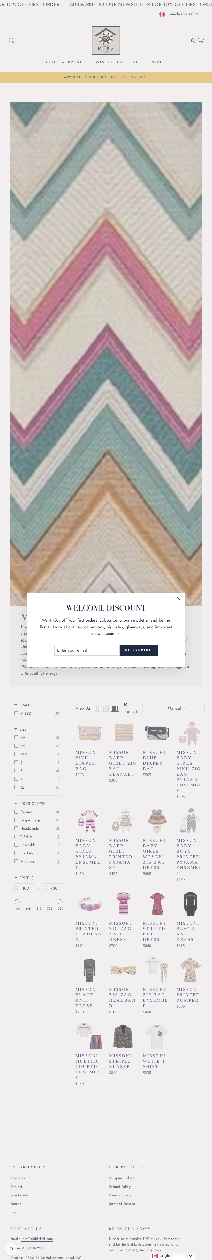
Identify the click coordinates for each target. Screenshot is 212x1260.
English (166, 1255)
